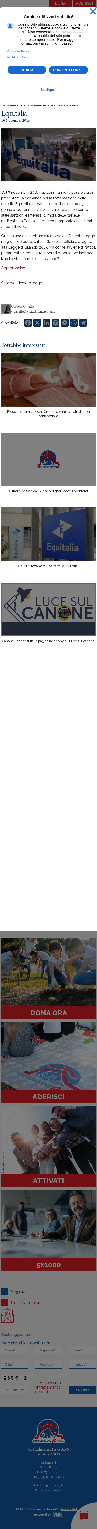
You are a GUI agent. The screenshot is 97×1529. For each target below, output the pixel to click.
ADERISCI (84, 3)
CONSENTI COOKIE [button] (68, 70)
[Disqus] (48, 729)
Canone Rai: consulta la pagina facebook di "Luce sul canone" (48, 641)
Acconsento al (48, 1387)
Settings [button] (48, 90)
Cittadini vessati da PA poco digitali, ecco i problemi (48, 491)
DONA (60, 3)
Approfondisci (13, 268)
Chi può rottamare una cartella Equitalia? (48, 566)
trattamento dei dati (47, 1389)
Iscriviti (82, 1390)
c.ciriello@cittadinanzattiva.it (33, 311)
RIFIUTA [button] (26, 70)
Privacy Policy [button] (20, 57)
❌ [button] (93, 12)
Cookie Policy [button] (20, 51)
